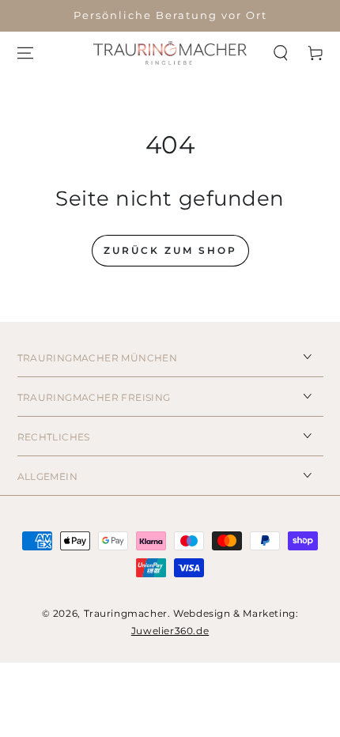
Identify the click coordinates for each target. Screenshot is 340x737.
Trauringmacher (126, 613)
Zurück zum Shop (170, 250)
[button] (280, 53)
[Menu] (25, 53)
